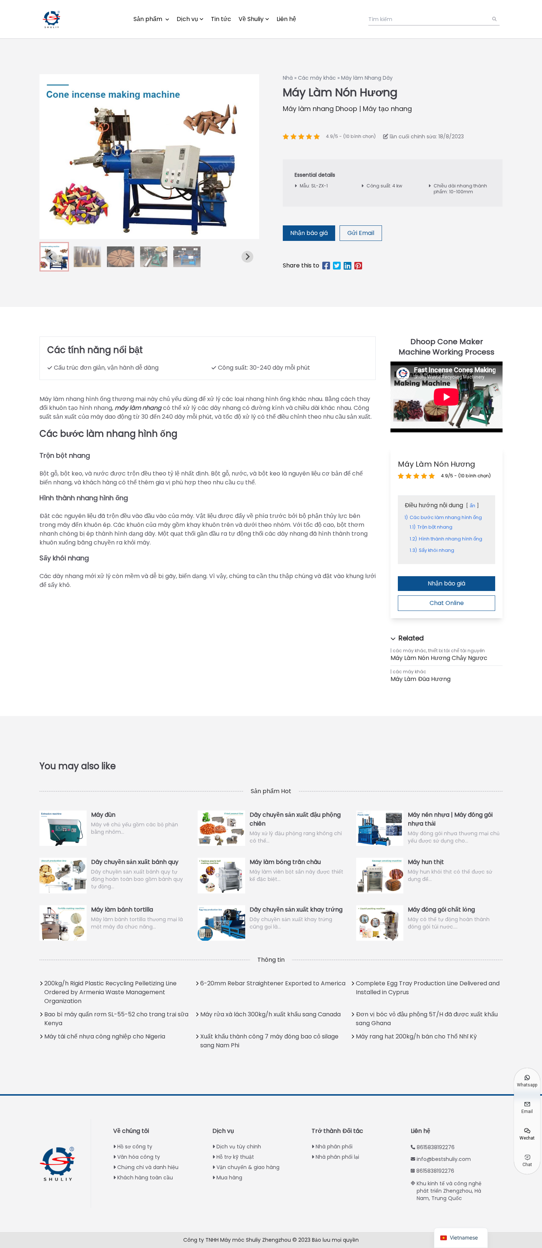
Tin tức (221, 19)
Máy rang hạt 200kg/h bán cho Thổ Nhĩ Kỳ (416, 1036)
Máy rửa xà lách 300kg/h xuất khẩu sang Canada (270, 1014)
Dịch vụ (187, 19)
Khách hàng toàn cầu (145, 1177)
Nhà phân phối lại (337, 1157)
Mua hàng (229, 1177)
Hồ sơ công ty (134, 1146)
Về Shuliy (251, 19)
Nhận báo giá (309, 233)
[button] (87, 257)
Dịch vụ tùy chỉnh (238, 1146)
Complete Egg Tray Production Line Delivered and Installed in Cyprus (428, 987)
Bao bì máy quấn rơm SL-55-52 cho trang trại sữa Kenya (116, 1018)
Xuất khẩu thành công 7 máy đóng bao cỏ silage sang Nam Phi (269, 1041)
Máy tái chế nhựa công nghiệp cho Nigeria (104, 1036)
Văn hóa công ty (138, 1157)
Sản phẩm (148, 19)
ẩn (472, 505)
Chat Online (447, 603)
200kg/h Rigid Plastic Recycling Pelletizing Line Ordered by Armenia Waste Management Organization (110, 992)
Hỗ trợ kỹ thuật (235, 1157)
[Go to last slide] (51, 257)
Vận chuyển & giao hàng (247, 1167)
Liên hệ (286, 19)
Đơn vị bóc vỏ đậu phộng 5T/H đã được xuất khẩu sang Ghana (427, 1018)
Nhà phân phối (334, 1146)
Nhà (288, 78)
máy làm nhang (138, 408)
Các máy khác (317, 78)
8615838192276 (436, 1147)
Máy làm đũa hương (420, 679)
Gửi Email (360, 233)
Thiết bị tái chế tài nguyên (456, 650)
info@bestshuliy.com (444, 1159)
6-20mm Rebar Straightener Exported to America (272, 983)
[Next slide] (247, 257)
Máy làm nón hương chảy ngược (438, 658)
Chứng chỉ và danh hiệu (147, 1167)
